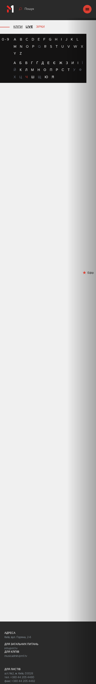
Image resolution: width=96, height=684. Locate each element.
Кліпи (18, 26)
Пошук (29, 9)
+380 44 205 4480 (22, 677)
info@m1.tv (11, 648)
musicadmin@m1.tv (15, 656)
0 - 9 (5, 39)
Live (29, 26)
